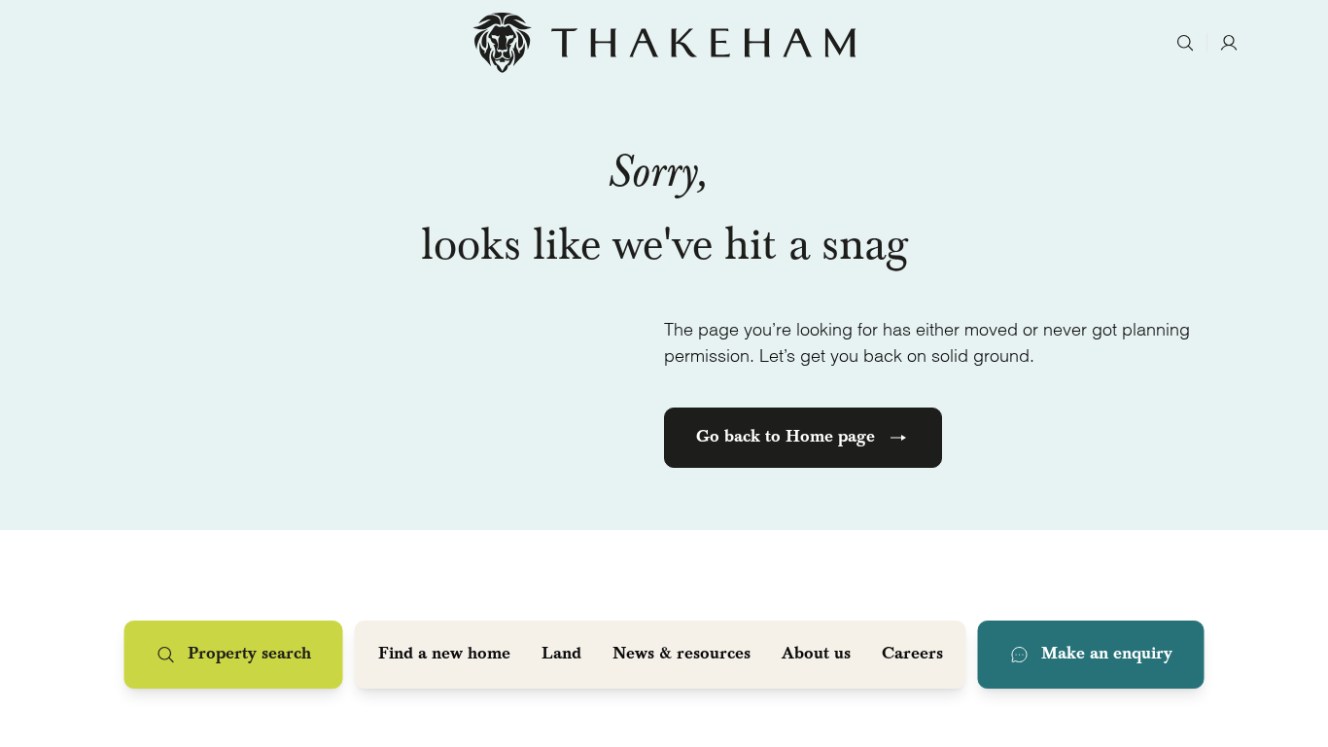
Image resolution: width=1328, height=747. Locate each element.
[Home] (664, 43)
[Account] (1228, 43)
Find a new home (444, 654)
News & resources (681, 654)
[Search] (1185, 42)
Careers (912, 654)
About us (816, 654)
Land (561, 654)
